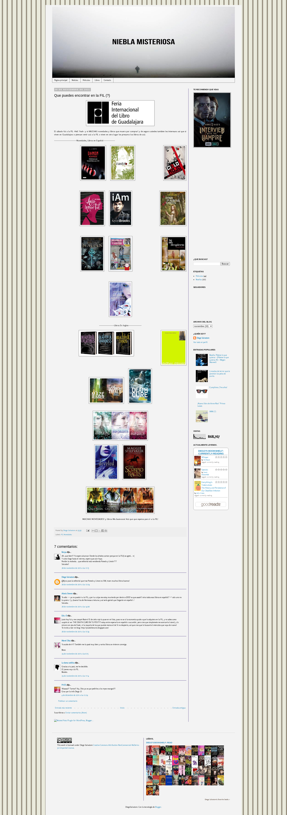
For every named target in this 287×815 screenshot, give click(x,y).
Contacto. (107, 80)
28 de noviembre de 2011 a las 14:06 (76, 607)
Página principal (60, 80)
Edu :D (64, 615)
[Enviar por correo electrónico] (93, 530)
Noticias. (75, 80)
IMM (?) (212, 411)
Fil (62, 534)
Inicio (122, 708)
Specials (204, 470)
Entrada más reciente (63, 708)
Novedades (68, 534)
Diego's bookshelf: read (159, 743)
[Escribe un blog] (96, 530)
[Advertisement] (211, 203)
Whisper (204, 457)
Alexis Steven (67, 593)
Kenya (64, 552)
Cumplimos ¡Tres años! (218, 387)
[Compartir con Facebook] (102, 530)
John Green (200, 493)
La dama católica (68, 663)
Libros (97, 80)
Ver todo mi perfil (200, 342)
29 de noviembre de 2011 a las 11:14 (75, 676)
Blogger (158, 807)
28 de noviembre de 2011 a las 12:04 (76, 584)
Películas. (86, 80)
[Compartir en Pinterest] (105, 530)
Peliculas (199, 276)
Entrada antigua (179, 708)
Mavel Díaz (66, 640)
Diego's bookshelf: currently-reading (211, 452)
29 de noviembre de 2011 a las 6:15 (75, 654)
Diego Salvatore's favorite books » (217, 799)
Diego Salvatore (68, 577)
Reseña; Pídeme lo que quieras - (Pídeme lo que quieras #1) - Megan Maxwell (219, 358)
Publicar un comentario (67, 701)
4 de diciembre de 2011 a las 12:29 (75, 695)
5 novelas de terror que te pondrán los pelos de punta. (219, 373)
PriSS (64, 685)
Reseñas (199, 279)
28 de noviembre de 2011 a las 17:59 (75, 631)
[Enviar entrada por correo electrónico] (88, 530)
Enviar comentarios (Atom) (76, 713)
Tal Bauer (207, 460)
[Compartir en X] (99, 530)
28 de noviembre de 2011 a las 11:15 (75, 568)
